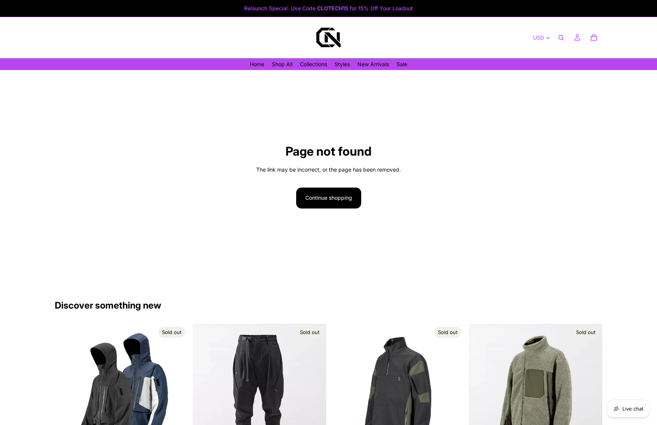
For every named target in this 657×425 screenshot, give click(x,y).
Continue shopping (328, 197)
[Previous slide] (66, 390)
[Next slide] (176, 390)
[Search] (561, 37)
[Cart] (594, 37)
